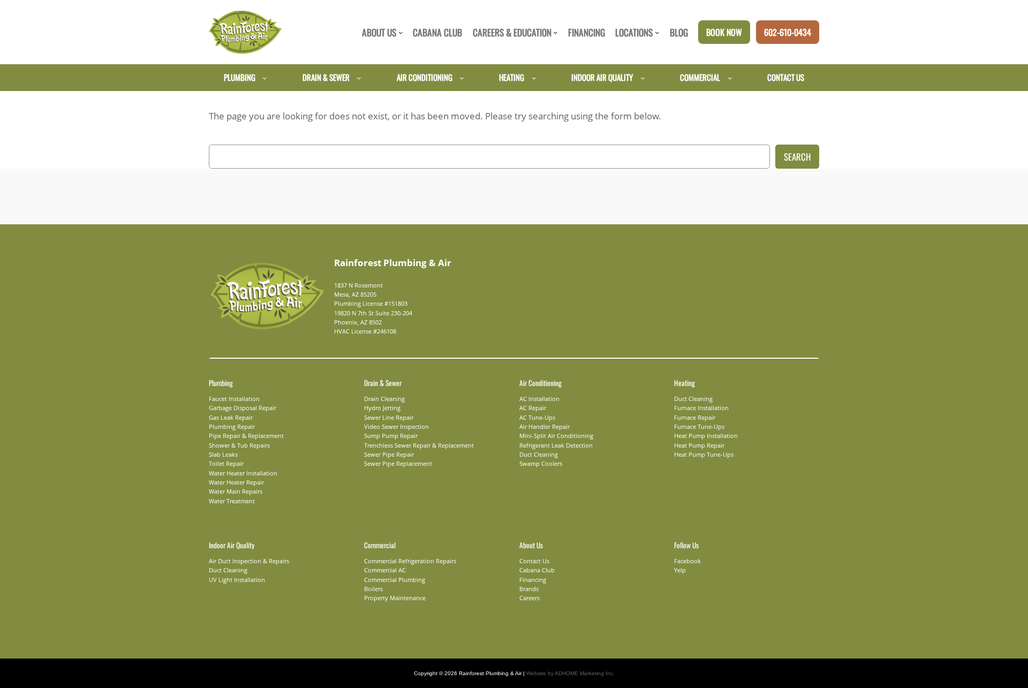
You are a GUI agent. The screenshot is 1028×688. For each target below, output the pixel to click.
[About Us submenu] (400, 32)
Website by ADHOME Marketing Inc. (570, 673)
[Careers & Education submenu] (555, 32)
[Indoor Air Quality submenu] (642, 77)
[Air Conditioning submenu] (461, 77)
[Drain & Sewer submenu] (359, 77)
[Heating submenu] (534, 77)
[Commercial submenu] (730, 77)
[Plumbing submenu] (264, 77)
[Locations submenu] (657, 32)
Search (797, 156)
